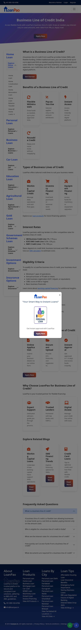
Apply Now (40, 333)
